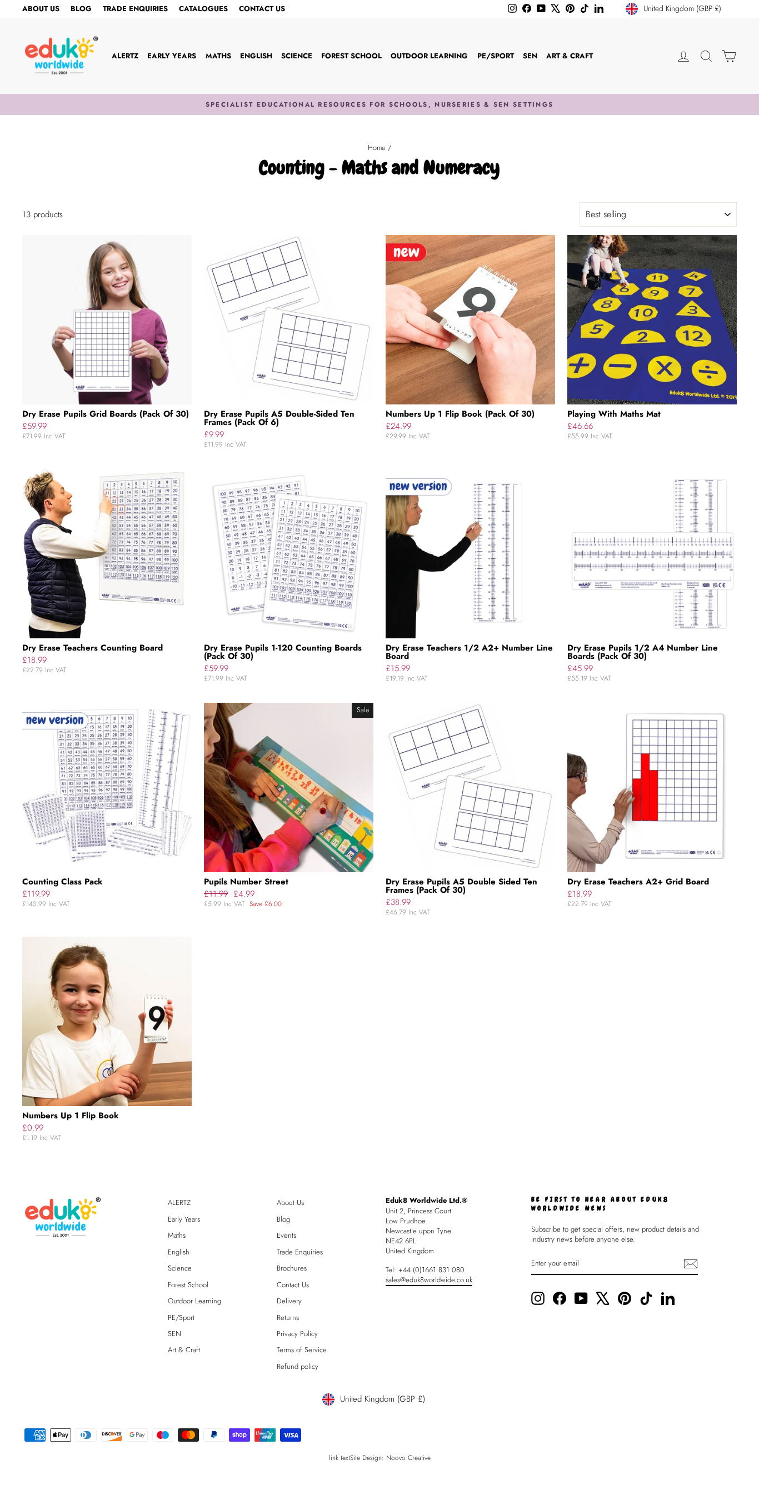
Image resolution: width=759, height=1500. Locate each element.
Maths (218, 56)
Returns (288, 1317)
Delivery (289, 1301)
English (256, 56)
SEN (530, 56)
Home (377, 147)
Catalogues (203, 8)
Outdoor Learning (429, 56)
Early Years (171, 56)
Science (296, 56)
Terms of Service (302, 1349)
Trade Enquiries (135, 8)
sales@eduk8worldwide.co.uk (429, 1279)
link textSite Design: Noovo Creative (380, 1458)
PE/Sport (495, 56)
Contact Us (262, 8)
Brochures (292, 1268)
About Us (40, 8)
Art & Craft (569, 56)
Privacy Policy (297, 1333)
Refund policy (297, 1366)
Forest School (351, 56)
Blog (81, 8)
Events (286, 1235)
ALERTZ (125, 56)
